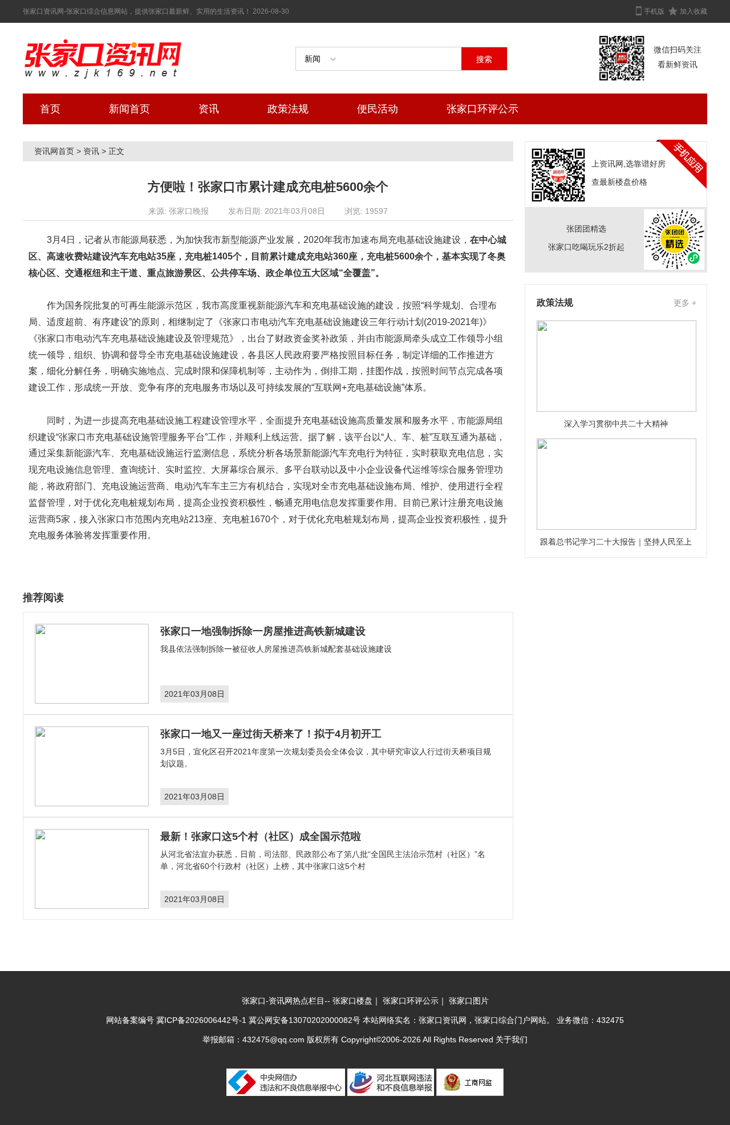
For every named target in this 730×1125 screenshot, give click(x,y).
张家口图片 (469, 1000)
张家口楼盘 (352, 1000)
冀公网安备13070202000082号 (304, 1020)
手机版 (654, 11)
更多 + (685, 302)
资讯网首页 (54, 151)
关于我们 (512, 1039)
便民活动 (377, 109)
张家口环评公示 (482, 109)
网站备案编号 (131, 1020)
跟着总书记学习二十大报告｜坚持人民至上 (616, 541)
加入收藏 (693, 11)
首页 (50, 109)
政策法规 (288, 109)
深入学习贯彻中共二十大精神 (616, 423)
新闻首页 (129, 109)
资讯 (208, 109)
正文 (116, 151)
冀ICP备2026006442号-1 (201, 1020)
